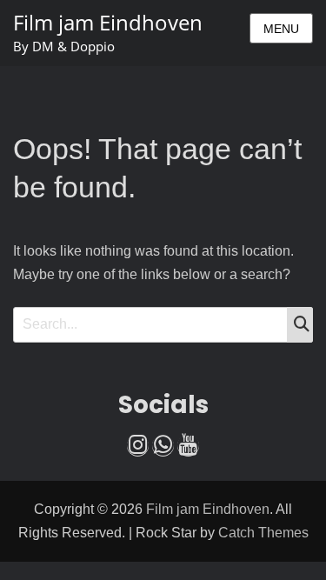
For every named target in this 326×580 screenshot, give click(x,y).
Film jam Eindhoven (108, 22)
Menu (281, 29)
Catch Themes (263, 532)
